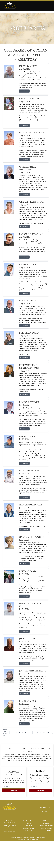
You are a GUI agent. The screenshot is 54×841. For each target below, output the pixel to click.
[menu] (48, 6)
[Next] (51, 732)
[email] (46, 811)
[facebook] (43, 811)
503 (44, 732)
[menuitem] (29, 824)
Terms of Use (28, 839)
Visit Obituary (24, 91)
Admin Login (35, 839)
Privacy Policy (21, 839)
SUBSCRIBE (13, 790)
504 (48, 732)
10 (37, 732)
